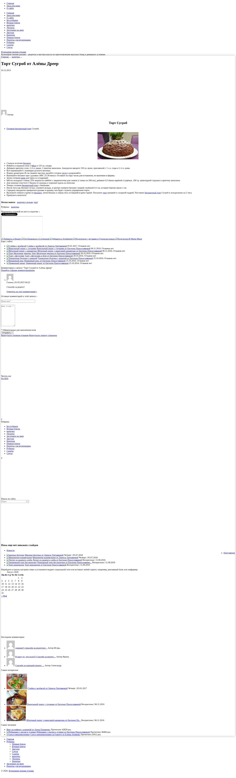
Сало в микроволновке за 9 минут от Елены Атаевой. (55, 734)
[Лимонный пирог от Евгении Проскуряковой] (16, 263)
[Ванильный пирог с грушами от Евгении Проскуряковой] (21, 248)
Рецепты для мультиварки (19, 40)
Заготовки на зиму (15, 30)
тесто (64, 173)
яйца (34, 166)
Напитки (11, 35)
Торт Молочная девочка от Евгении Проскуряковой (56, 253)
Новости (11, 550)
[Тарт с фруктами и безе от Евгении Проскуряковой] (15, 256)
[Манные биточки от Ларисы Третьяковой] (15, 555)
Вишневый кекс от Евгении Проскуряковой (45, 261)
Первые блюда (13, 37)
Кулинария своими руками (13, 52)
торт (105, 193)
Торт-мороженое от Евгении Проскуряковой (45, 565)
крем (23, 178)
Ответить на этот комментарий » (22, 291)
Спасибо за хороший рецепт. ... (29, 665)
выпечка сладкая (25, 202)
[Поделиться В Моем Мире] (128, 239)
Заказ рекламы (13, 6)
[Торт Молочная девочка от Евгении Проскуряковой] (19, 253)
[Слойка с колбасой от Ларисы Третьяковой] (16, 246)
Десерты (10, 28)
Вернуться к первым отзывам (15, 335)
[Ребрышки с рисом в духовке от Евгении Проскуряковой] (21, 732)
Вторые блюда (13, 23)
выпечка (10, 25)
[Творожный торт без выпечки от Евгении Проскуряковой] (22, 562)
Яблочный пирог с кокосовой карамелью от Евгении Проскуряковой (69, 251)
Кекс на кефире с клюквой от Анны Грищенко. (28, 729)
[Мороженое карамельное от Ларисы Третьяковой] (19, 557)
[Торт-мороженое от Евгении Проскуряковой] (15, 565)
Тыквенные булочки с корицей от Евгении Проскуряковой (65, 258)
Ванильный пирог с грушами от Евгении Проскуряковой (63, 248)
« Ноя (4, 596)
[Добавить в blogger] (11, 239)
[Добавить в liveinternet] (61, 239)
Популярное (229, 553)
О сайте (10, 8)
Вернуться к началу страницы (43, 335)
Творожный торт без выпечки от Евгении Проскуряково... (64, 562)
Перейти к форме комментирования (18, 270)
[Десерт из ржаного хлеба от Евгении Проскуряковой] (19, 560)
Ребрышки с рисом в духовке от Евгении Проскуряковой (63, 732)
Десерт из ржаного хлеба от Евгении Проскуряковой (57, 560)
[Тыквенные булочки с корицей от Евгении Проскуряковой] (22, 258)
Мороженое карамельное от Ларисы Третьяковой (55, 557)
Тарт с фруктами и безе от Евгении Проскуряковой (49, 256)
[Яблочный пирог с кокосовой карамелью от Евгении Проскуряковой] (22, 251)
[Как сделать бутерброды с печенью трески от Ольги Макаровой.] (11, 665)
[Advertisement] (83, 91)
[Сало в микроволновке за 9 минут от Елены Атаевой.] (18, 734)
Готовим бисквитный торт (19, 128)
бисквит (27, 163)
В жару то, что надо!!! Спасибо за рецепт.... (35, 657)
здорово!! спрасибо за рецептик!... (31, 648)
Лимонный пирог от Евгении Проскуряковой (47, 263)
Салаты (10, 45)
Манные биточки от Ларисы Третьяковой (44, 555)
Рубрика (10, 42)
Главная (10, 3)
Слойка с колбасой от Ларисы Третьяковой (47, 246)
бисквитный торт (30, 185)
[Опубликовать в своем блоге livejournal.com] (35, 239)
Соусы (10, 47)
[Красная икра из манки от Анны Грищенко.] (11, 648)
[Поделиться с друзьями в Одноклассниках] (94, 239)
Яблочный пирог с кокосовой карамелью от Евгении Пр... (53, 720)
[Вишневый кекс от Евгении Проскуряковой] (15, 261)
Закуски (10, 32)
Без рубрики (12, 20)
